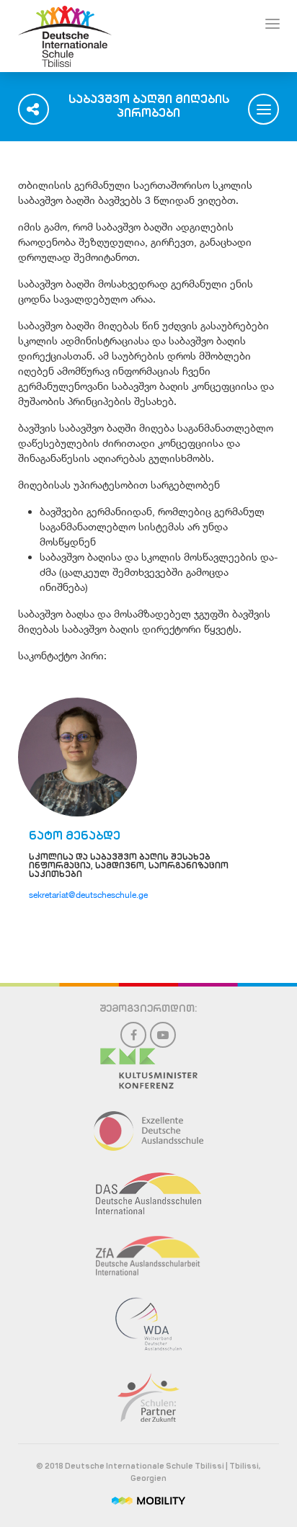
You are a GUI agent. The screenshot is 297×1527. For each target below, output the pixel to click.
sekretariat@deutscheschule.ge (88, 894)
